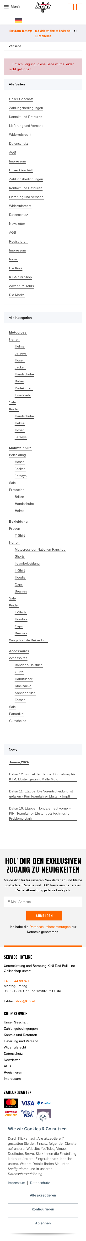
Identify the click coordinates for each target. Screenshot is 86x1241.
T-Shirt (20, 535)
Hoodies (21, 619)
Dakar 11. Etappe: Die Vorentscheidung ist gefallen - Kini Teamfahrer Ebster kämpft (41, 793)
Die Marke (17, 295)
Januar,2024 (19, 762)
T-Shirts (21, 612)
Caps (19, 584)
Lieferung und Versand (26, 126)
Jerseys (21, 353)
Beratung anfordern (71, 7)
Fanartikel (16, 714)
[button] (20, 20)
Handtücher (23, 679)
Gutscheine (17, 721)
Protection (16, 490)
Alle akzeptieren (43, 1195)
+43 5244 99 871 (17, 981)
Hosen (20, 360)
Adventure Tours (21, 286)
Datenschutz (40, 1183)
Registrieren (18, 241)
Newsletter (17, 223)
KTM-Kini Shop (20, 277)
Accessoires (18, 658)
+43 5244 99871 (79, 7)
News (13, 259)
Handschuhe (24, 374)
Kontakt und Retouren (25, 117)
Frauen (14, 528)
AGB (12, 152)
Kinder (14, 409)
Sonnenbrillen (25, 693)
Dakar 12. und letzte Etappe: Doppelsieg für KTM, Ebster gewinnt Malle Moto (42, 776)
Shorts (20, 556)
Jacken (20, 367)
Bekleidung (17, 455)
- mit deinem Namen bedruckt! (40, 30)
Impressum (16, 1183)
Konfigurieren (43, 1209)
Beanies (21, 591)
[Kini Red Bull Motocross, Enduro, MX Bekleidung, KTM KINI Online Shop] (43, 8)
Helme (20, 346)
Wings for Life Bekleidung (28, 640)
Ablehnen (43, 1223)
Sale (12, 402)
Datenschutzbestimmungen (50, 927)
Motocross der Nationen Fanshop (40, 549)
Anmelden (44, 915)
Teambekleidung (27, 563)
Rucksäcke (23, 686)
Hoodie (20, 577)
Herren (14, 339)
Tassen (20, 700)
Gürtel (19, 672)
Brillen (19, 381)
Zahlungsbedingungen (26, 108)
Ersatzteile (23, 395)
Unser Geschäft (21, 99)
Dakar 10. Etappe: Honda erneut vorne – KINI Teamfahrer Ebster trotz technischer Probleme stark (40, 813)
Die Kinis (15, 268)
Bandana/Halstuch (29, 665)
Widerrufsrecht (20, 134)
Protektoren (23, 388)
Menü (15, 6)
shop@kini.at (25, 1001)
